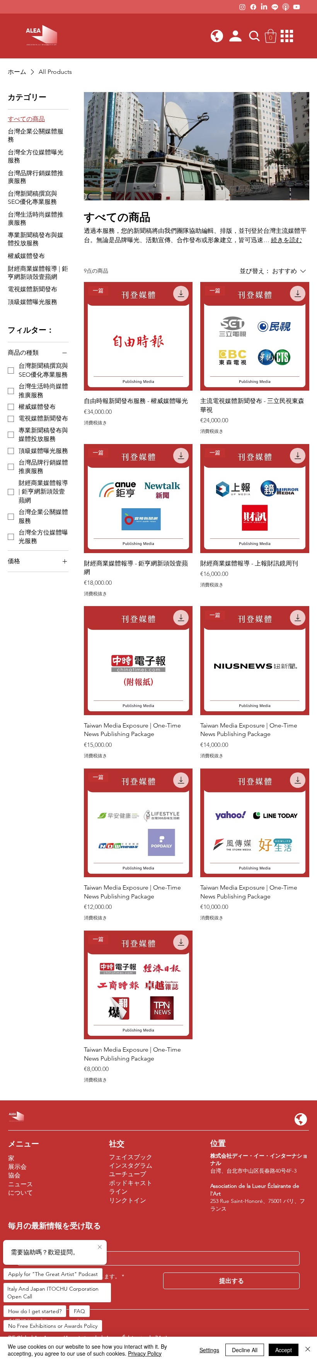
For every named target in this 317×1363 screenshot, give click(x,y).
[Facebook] (253, 7)
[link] (270, 36)
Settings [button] (209, 1350)
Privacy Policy (145, 1353)
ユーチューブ (127, 1174)
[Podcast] (286, 7)
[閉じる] (307, 1350)
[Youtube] (296, 7)
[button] (217, 36)
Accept (283, 1350)
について (20, 1192)
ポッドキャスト (130, 1183)
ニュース (20, 1184)
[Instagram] (242, 7)
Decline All (244, 1350)
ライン (118, 1191)
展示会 (17, 1166)
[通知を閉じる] (100, 1247)
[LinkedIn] (264, 7)
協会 (14, 1175)
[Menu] (287, 36)
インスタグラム (130, 1165)
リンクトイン (127, 1200)
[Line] (275, 7)
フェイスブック (130, 1157)
